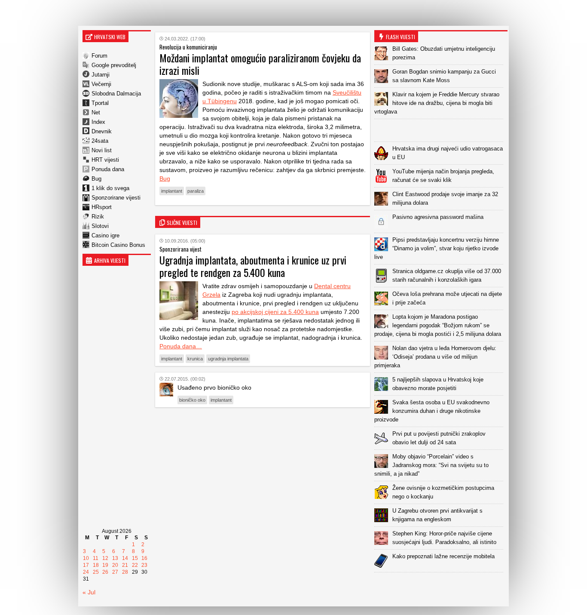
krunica (195, 358)
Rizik (98, 216)
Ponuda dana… (180, 346)
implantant (171, 191)
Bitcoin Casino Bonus (118, 245)
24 (86, 572)
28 (125, 572)
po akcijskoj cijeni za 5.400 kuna (275, 311)
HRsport (102, 207)
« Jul (89, 592)
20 (115, 565)
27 (115, 572)
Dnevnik (102, 131)
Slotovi (100, 226)
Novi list (102, 150)
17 (86, 565)
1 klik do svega (110, 188)
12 (105, 558)
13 (115, 558)
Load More (441, 586)
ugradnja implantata (228, 358)
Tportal (100, 103)
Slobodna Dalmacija (116, 93)
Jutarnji (101, 74)
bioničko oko (192, 400)
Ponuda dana (108, 169)
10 (86, 558)
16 (144, 558)
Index (98, 122)
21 (125, 565)
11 (95, 558)
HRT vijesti (105, 160)
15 (135, 558)
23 (144, 565)
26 (105, 572)
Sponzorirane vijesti (116, 197)
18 (96, 565)
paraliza (195, 191)
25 (96, 572)
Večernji (101, 84)
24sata (100, 141)
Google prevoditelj (114, 65)
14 (125, 558)
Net (96, 112)
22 (135, 565)
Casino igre (105, 235)
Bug (96, 178)
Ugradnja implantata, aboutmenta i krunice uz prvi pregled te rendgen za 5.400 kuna (252, 266)
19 (105, 565)
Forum (99, 55)
